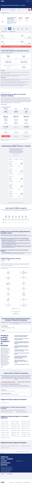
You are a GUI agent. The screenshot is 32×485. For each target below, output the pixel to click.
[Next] (30, 28)
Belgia (7, 451)
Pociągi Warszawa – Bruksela (25, 421)
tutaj (23, 202)
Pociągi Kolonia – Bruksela (25, 432)
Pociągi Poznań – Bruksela (25, 428)
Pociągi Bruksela (12, 451)
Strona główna (3, 451)
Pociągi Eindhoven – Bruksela (15, 430)
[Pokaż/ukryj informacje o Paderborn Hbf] (30, 390)
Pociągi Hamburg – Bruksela (15, 428)
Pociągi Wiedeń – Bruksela (5, 424)
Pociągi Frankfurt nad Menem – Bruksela (7, 428)
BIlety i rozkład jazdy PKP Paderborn (6, 411)
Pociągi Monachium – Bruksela (26, 424)
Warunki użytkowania (18, 482)
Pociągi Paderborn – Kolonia (5, 437)
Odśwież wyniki (15, 155)
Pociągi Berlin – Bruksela (4, 423)
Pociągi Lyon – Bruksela (4, 430)
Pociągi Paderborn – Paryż (15, 434)
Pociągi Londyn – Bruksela (15, 421)
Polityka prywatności (26, 482)
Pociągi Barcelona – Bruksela (15, 424)
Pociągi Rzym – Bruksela (14, 423)
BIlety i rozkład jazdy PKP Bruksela (21, 411)
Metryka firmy (12, 482)
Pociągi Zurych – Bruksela (25, 426)
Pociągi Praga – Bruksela (4, 426)
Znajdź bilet (8, 57)
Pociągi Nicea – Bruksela (4, 434)
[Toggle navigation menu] (30, 1)
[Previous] (3, 216)
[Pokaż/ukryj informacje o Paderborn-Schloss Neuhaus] (30, 394)
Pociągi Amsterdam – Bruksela (15, 426)
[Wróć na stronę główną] (2, 1)
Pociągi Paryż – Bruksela (4, 421)
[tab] (4, 31)
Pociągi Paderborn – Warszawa (26, 434)
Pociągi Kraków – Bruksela (5, 432)
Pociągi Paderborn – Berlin (5, 402)
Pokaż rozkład (8, 68)
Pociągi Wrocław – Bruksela (25, 430)
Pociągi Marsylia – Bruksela (15, 432)
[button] (19, 10)
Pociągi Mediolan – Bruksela (25, 423)
